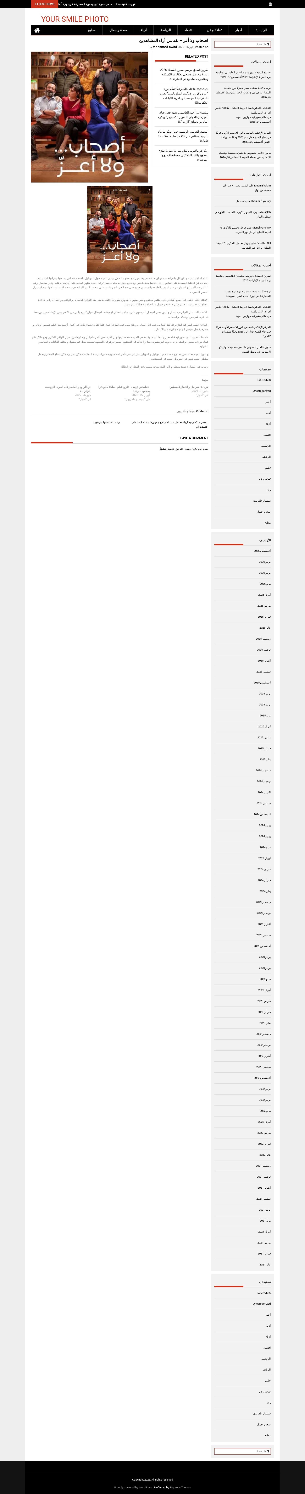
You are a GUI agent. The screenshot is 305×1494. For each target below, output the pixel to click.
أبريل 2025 (264, 726)
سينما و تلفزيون (186, 411)
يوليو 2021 (265, 1209)
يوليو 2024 (265, 825)
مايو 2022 (265, 1110)
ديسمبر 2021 (263, 1165)
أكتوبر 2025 (264, 660)
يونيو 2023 (265, 968)
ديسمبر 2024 (263, 770)
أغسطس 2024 (262, 814)
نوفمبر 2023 (264, 913)
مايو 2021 (265, 1220)
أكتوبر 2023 (264, 924)
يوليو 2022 (265, 1088)
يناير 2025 (265, 759)
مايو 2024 (265, 847)
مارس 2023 (264, 1001)
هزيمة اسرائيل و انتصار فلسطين (189, 386)
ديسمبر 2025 (263, 638)
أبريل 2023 (264, 990)
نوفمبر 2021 (264, 1176)
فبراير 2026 (264, 616)
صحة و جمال (118, 30)
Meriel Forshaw (262, 227)
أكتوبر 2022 (264, 1055)
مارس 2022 (264, 1132)
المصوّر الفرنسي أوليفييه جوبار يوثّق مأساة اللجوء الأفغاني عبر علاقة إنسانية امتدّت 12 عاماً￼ (183, 136)
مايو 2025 (265, 715)
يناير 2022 (265, 1154)
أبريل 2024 (264, 858)
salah (267, 212)
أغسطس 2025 (262, 682)
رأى (269, 489)
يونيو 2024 (265, 836)
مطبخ (92, 30)
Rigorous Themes (180, 1487)
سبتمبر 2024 (263, 803)
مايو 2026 (265, 583)
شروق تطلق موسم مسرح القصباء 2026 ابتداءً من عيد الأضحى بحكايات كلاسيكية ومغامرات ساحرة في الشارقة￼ (184, 74)
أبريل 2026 (264, 594)
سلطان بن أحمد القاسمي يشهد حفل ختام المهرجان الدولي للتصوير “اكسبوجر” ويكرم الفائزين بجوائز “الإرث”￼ (183, 117)
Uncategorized (262, 390)
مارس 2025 (264, 737)
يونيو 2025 (265, 704)
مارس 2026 (264, 605)
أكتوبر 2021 (264, 1187)
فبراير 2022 (264, 1143)
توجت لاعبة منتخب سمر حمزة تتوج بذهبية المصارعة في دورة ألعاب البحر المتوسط (86, 4)
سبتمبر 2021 (263, 1198)
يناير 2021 (265, 1264)
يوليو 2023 (265, 957)
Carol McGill (263, 243)
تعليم (268, 467)
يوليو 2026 (265, 561)
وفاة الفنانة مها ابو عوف (106, 422)
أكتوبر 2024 (264, 792)
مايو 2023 (265, 979)
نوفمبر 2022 (264, 1044)
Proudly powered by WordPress (133, 1487)
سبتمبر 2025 (263, 671)
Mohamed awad (164, 47)
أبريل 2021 (264, 1231)
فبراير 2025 (264, 748)
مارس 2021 (264, 1242)
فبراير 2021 (264, 1253)
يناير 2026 (265, 627)
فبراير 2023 (264, 1012)
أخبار (238, 30)
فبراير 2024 (264, 880)
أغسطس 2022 (262, 1077)
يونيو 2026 (265, 572)
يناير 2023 (265, 1023)
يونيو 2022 (265, 1099)
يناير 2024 (265, 891)
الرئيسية (261, 30)
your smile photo (75, 19)
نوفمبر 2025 (264, 649)
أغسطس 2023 (262, 946)
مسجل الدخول (183, 448)
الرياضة (165, 30)
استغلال (240, 201)
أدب (268, 412)
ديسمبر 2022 (263, 1034)
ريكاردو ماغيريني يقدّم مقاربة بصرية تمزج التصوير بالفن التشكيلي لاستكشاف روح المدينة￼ (183, 155)
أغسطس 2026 (262, 550)
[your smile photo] (37, 30)
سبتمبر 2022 (263, 1066)
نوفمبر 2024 (264, 781)
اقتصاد (188, 30)
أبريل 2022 (264, 1121)
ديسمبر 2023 (263, 902)
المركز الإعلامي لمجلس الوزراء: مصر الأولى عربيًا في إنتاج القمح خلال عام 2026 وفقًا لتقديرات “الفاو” (243, 137)
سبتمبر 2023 (263, 935)
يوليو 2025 (265, 693)
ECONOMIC (264, 379)
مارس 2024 (264, 869)
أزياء (144, 30)
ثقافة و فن (214, 30)
